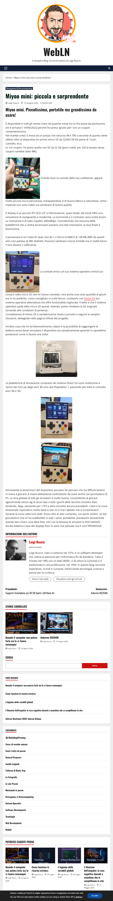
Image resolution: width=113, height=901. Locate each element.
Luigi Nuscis (13, 103)
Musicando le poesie (15, 790)
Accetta (95, 895)
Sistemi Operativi (13, 803)
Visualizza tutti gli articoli (69, 579)
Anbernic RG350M (49, 637)
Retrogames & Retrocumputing (19, 88)
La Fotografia (11, 777)
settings (79, 897)
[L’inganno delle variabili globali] (69, 855)
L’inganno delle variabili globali (19, 702)
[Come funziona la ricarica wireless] (43, 855)
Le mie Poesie (12, 783)
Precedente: (30, 591)
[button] (6, 68)
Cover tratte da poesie (16, 751)
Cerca (9, 657)
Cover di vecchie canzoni (16, 744)
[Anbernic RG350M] (56, 623)
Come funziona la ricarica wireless (21, 693)
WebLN (56, 51)
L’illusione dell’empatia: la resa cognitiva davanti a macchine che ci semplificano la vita (44, 710)
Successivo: (99, 591)
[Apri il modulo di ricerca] (109, 68)
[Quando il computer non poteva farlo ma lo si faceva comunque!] (22, 623)
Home (9, 77)
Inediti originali (12, 764)
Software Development (16, 810)
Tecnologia (10, 816)
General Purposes (13, 757)
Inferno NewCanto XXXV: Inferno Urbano (23, 718)
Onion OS (89, 298)
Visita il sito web (40, 579)
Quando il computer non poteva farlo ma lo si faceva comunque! (21, 641)
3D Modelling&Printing (16, 737)
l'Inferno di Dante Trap (15, 770)
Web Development (14, 823)
